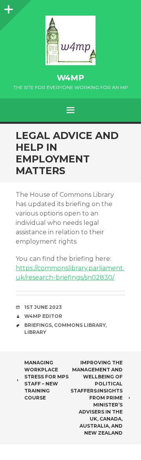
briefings (38, 325)
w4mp (70, 77)
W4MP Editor (43, 316)
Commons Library (79, 325)
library (35, 332)
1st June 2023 (43, 307)
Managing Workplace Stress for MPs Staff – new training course (46, 380)
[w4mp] (70, 40)
